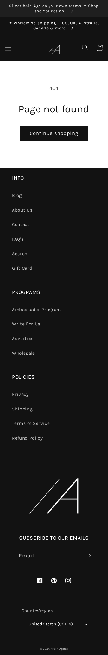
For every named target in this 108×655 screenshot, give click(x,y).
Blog (17, 195)
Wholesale (23, 353)
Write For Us (26, 324)
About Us (22, 210)
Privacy (20, 394)
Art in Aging (59, 648)
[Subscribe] (88, 556)
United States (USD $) (50, 624)
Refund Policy (27, 438)
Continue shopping (54, 133)
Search (20, 253)
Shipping (22, 409)
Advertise (23, 338)
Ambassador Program (36, 309)
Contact (21, 224)
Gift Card (22, 268)
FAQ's (18, 239)
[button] (8, 47)
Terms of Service (31, 423)
